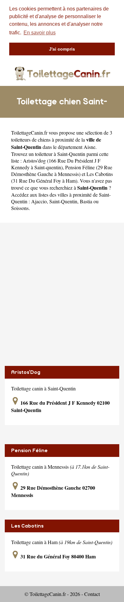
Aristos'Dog (25, 372)
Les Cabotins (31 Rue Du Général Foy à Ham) (62, 177)
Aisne (89, 147)
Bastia (86, 201)
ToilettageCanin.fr (29, 132)
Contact (92, 594)
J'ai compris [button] (62, 49)
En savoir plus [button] (40, 32)
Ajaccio (39, 201)
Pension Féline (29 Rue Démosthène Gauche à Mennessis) (61, 170)
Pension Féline (29, 450)
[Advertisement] (62, 294)
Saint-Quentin (63, 201)
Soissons (20, 208)
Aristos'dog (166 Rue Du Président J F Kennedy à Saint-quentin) (55, 164)
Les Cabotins (27, 525)
